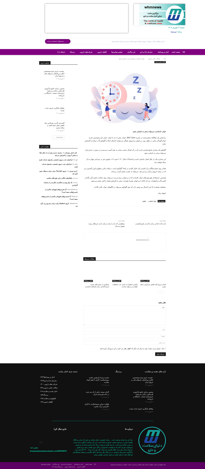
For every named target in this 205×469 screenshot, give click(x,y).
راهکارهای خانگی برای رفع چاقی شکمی (59, 178)
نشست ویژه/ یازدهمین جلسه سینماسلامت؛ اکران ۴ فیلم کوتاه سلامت (98, 380)
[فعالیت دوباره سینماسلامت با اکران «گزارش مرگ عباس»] (116, 406)
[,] (156, 242)
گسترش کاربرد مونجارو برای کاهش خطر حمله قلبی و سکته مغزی (54, 125)
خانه (164, 59)
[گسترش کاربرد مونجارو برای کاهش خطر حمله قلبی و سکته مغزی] (71, 124)
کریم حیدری (73, 171)
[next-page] (159, 292)
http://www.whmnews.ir (142, 240)
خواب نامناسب (152, 201)
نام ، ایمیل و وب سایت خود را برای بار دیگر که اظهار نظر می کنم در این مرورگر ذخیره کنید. (132, 348)
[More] (124, 66)
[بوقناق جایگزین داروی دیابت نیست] (71, 109)
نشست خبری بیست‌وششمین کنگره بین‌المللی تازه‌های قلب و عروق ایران (54, 73)
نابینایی (144, 201)
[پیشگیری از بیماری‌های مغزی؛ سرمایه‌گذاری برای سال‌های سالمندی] (96, 273)
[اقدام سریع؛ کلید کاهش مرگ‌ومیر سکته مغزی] (153, 273)
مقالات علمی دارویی (154, 59)
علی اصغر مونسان (71, 153)
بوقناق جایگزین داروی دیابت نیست (141, 409)
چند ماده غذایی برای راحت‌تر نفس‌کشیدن (150, 224)
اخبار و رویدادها (145, 280)
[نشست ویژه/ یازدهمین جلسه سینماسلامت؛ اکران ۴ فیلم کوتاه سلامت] (116, 379)
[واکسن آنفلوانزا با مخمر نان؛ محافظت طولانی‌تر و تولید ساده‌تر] (125, 273)
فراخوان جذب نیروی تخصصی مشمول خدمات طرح (55, 160)
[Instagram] (41, 442)
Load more (59, 137)
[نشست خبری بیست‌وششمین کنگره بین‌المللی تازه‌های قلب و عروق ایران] (71, 73)
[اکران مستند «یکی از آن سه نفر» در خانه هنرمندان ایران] (116, 394)
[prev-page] (163, 292)
